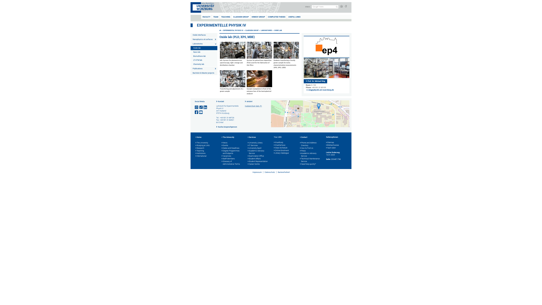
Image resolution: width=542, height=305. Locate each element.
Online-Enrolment (282, 150)
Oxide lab (197, 48)
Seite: (328, 159)
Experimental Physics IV (233, 30)
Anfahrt (249, 102)
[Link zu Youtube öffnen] (201, 112)
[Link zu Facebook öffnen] (197, 112)
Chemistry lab (198, 64)
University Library (256, 143)
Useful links (294, 17)
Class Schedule (281, 148)
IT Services (253, 145)
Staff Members (229, 159)
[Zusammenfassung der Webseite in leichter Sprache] (341, 6)
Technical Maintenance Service (310, 160)
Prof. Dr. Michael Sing (316, 81)
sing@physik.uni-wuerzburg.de (321, 90)
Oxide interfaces (199, 35)
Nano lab (196, 52)
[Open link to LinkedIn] (205, 107)
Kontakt (221, 102)
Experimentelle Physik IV (221, 25)
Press (303, 151)
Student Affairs (255, 159)
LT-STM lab (197, 60)
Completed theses (276, 17)
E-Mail (220, 122)
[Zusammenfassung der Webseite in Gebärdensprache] (346, 6)
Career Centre (254, 164)
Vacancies (227, 156)
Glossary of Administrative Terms (231, 162)
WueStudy (279, 142)
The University (202, 143)
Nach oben (331, 148)
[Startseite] (220, 30)
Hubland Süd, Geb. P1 (253, 106)
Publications (198, 68)
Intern (307, 7)
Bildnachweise (333, 145)
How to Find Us (307, 148)
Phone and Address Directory (309, 144)
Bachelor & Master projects (203, 73)
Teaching (225, 17)
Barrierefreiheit (284, 172)
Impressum (257, 172)
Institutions (201, 153)
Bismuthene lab (199, 56)
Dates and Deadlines (231, 148)
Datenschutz (270, 172)
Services (252, 137)
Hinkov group (258, 17)
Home (199, 137)
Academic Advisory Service (256, 152)
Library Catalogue (282, 153)
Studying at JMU (203, 145)
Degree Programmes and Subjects (231, 152)
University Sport (255, 148)
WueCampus (280, 145)
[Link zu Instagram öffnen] (197, 107)
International (201, 156)
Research (200, 148)
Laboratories (198, 44)
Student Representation (258, 161)
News (225, 143)
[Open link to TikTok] (201, 107)
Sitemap (330, 142)
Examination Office (256, 156)
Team (215, 17)
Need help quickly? (308, 164)
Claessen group (241, 17)
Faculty (206, 17)
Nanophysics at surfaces (203, 39)
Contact (304, 137)
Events (225, 145)
